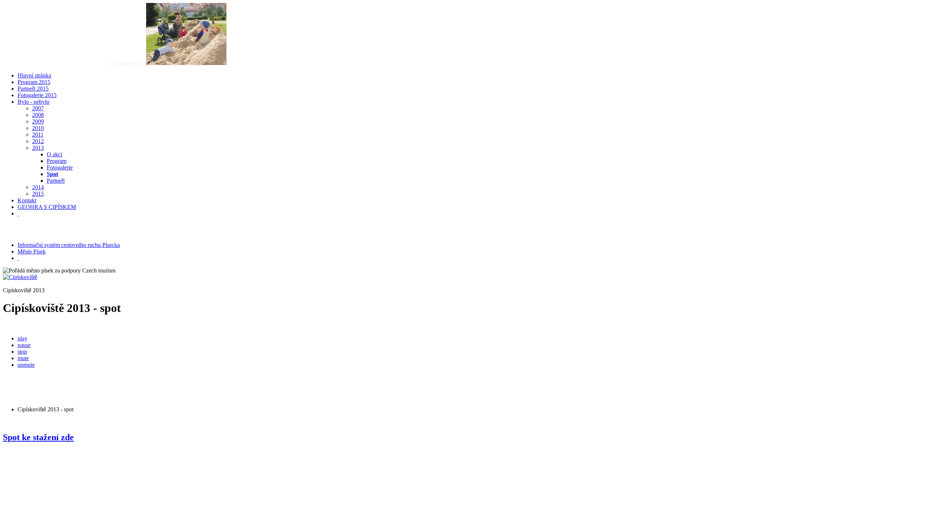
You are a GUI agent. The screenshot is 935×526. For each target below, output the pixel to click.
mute (23, 358)
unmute (26, 365)
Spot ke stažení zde (38, 437)
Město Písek (32, 251)
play (22, 338)
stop (22, 351)
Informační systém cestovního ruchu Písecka (69, 245)
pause (24, 345)
